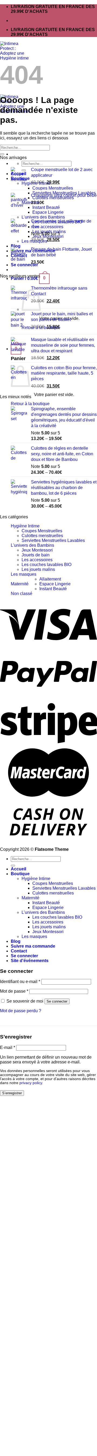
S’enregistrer (12, 1093)
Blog (15, 941)
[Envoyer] (2, 154)
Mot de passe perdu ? (20, 1010)
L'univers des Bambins (32, 545)
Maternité (20, 584)
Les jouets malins (38, 569)
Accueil (18, 869)
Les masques (23, 574)
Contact (19, 951)
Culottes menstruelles (42, 535)
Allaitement (50, 579)
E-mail (7, 1047)
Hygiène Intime (25, 526)
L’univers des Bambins (43, 912)
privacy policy (30, 1083)
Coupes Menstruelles (42, 531)
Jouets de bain (36, 555)
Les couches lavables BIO (46, 564)
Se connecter (57, 1001)
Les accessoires (37, 559)
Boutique (20, 873)
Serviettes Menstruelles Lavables (53, 540)
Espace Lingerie (55, 584)
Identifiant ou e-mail (20, 981)
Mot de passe (14, 991)
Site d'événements (29, 960)
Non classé (21, 593)
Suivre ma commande (33, 946)
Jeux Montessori (37, 550)
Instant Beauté (53, 588)
